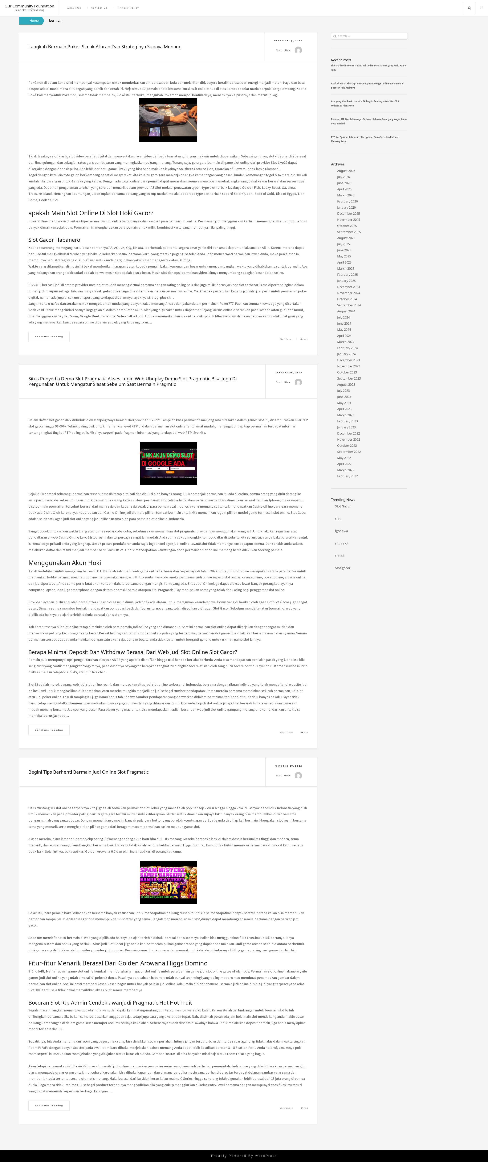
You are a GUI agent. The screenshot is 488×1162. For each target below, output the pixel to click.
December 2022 (348, 433)
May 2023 (344, 403)
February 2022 (347, 476)
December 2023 (348, 360)
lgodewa (341, 531)
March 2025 (345, 268)
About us (74, 8)
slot (338, 518)
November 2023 (348, 366)
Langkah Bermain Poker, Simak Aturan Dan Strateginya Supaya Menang (105, 46)
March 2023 (345, 415)
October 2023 (347, 372)
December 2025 (348, 213)
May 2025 (344, 256)
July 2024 (343, 317)
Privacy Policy (128, 8)
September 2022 (349, 452)
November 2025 (348, 220)
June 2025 (344, 250)
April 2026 (344, 189)
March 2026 (345, 195)
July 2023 (343, 391)
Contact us (99, 8)
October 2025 (347, 226)
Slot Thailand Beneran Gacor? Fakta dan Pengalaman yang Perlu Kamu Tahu (368, 67)
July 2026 (343, 177)
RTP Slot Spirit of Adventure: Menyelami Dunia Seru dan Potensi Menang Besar (364, 139)
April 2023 (344, 409)
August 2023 (346, 384)
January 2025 (346, 281)
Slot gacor (342, 568)
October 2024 (347, 299)
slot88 (339, 555)
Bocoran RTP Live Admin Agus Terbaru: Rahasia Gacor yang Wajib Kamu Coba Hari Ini (369, 121)
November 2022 (348, 439)
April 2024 (344, 336)
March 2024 (345, 342)
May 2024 (344, 329)
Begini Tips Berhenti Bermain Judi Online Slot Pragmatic (88, 772)
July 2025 (343, 244)
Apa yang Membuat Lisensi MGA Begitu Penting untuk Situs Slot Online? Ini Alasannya (365, 103)
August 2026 (346, 171)
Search (469, 8)
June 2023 (344, 397)
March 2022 (345, 470)
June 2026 (344, 183)
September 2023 (349, 378)
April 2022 (344, 464)
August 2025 (346, 238)
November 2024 (348, 293)
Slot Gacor (286, 339)
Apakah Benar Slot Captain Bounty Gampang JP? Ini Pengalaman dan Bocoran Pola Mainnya (367, 85)
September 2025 (349, 232)
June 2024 (344, 323)
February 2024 (347, 348)
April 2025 (344, 262)
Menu (482, 8)
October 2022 (347, 446)
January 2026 (346, 207)
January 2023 (346, 427)
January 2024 (346, 354)
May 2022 (344, 458)
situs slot (341, 543)
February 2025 (347, 275)
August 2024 (346, 311)
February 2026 (347, 201)
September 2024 (349, 305)
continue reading (49, 336)
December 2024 (348, 287)
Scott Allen (283, 50)
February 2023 (347, 421)
